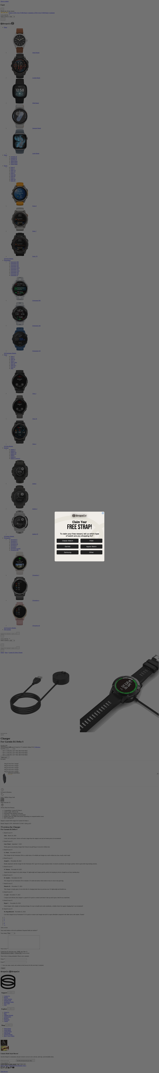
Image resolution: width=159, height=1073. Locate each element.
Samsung (67, 552)
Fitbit (91, 541)
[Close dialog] (103, 513)
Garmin (67, 547)
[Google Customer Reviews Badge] (18, 250)
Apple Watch (91, 547)
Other (91, 552)
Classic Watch (67, 541)
